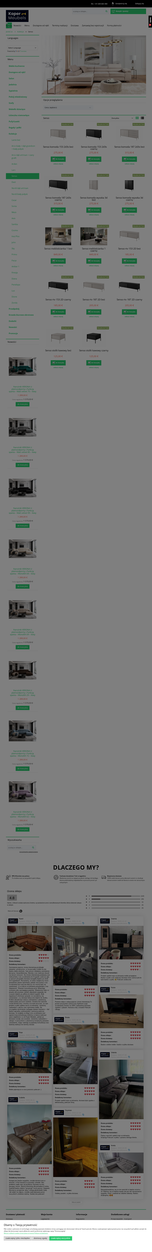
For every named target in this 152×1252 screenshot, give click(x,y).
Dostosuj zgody (40, 1238)
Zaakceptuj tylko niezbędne (18, 1238)
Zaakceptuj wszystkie (60, 1238)
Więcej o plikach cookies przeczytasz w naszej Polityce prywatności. (26, 1233)
